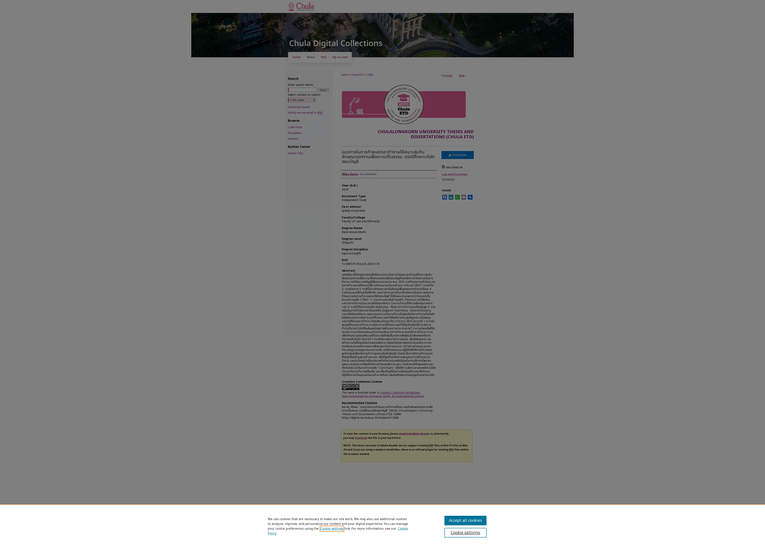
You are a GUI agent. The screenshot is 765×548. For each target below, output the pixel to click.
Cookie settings (331, 528)
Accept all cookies (465, 521)
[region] (382, 526)
